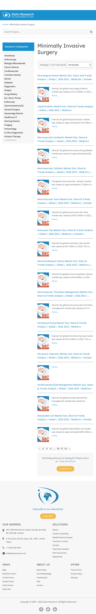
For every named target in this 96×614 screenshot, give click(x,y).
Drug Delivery (10, 94)
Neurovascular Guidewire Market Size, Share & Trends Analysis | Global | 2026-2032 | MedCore (63, 139)
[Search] (91, 32)
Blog (4, 570)
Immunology (10, 128)
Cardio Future (8, 577)
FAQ (38, 581)
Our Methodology (44, 574)
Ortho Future (7, 585)
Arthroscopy (10, 59)
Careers (40, 585)
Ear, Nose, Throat (12, 98)
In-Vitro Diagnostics (13, 132)
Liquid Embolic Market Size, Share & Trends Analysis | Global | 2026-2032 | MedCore (65, 108)
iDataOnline (57, 557)
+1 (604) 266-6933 (13, 547)
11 (62, 448)
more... (55, 95)
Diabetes (8, 82)
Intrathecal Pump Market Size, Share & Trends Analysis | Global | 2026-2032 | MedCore (62, 324)
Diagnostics (9, 86)
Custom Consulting (60, 533)
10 (58, 448)
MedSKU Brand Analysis (62, 537)
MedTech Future (9, 574)
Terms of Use (76, 570)
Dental (7, 78)
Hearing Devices (12, 121)
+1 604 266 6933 (65, 461)
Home (5, 24)
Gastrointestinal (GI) (14, 105)
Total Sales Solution (60, 549)
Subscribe (48, 516)
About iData (41, 570)
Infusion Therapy (12, 136)
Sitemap (74, 577)
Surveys (55, 545)
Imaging (8, 125)
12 (65, 448)
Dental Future (8, 581)
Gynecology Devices (13, 113)
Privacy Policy (76, 574)
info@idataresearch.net (16, 553)
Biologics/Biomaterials (14, 63)
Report (55, 530)
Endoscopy (9, 101)
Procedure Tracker (60, 541)
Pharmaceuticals (59, 553)
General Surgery (12, 109)
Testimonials (42, 577)
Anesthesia (9, 55)
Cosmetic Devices (12, 75)
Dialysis (8, 90)
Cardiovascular (11, 71)
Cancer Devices (11, 67)
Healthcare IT (10, 117)
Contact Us (65, 469)
